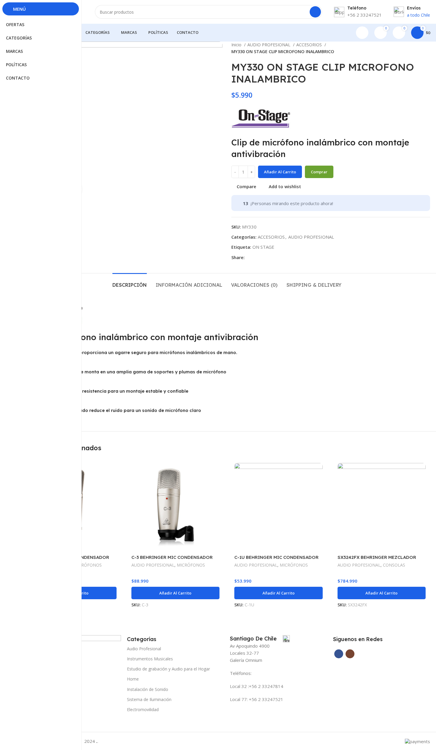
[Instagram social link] (350, 653)
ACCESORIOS (309, 44)
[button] (175, 593)
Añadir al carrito (280, 172)
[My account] (362, 33)
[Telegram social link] (256, 257)
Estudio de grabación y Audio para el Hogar (168, 669)
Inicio (237, 44)
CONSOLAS (394, 565)
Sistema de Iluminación (149, 699)
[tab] (129, 282)
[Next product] (427, 48)
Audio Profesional (144, 648)
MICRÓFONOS (88, 565)
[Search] (315, 12)
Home (133, 679)
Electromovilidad (143, 709)
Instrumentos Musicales (150, 659)
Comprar (319, 172)
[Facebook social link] (249, 257)
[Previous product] (415, 48)
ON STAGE (263, 247)
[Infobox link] (260, 638)
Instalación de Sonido (147, 689)
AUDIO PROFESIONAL (269, 44)
